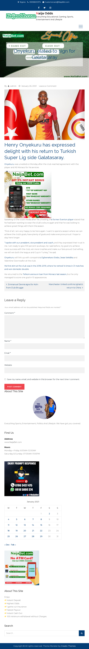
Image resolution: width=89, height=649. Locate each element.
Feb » (13, 545)
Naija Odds (44, 13)
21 (33, 531)
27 (25, 536)
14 (33, 525)
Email (7, 353)
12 (16, 525)
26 (16, 536)
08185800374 (35, 2)
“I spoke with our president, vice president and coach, (29, 243)
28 (33, 536)
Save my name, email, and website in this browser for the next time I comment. (43, 379)
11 (8, 525)
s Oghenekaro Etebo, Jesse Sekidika (57, 257)
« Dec (7, 545)
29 (41, 536)
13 (25, 525)
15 (41, 525)
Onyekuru (9, 164)
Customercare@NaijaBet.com (57, 2)
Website (8, 365)
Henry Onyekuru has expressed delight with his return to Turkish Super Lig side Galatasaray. (40, 151)
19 (16, 531)
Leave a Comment (47, 86)
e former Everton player (62, 219)
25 (8, 536)
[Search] (82, 633)
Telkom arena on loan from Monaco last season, (45, 274)
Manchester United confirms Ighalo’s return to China (66, 286)
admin (13, 86)
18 (9, 531)
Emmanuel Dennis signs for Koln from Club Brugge (22, 286)
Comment (9, 313)
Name (7, 341)
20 (25, 531)
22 (41, 531)
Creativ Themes (68, 646)
